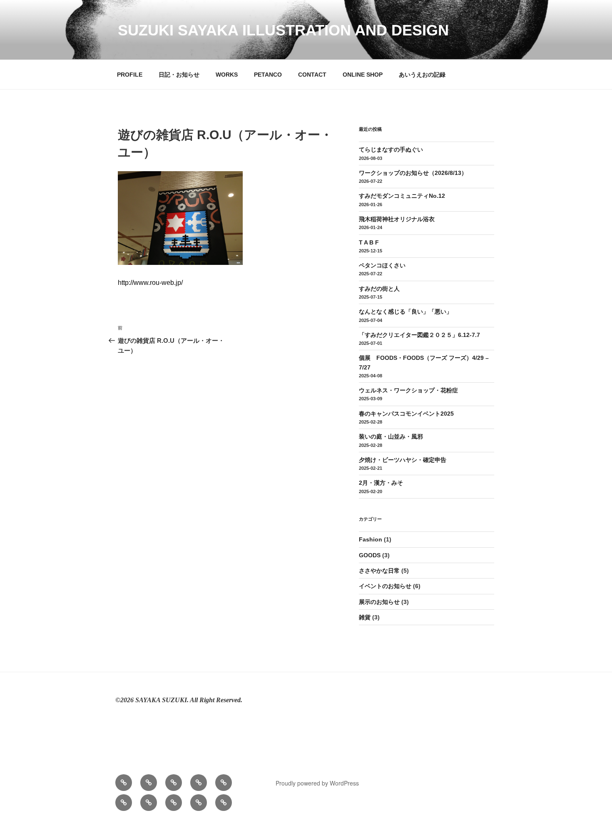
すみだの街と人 (379, 288)
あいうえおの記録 (422, 74)
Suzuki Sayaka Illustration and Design (283, 30)
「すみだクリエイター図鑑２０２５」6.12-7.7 (419, 335)
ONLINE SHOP (363, 74)
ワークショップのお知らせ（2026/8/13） (413, 173)
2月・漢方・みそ (381, 482)
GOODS (370, 555)
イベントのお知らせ (385, 586)
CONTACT (312, 74)
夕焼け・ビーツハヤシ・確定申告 (402, 459)
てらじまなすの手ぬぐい (391, 149)
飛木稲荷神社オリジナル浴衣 (397, 219)
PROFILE (129, 74)
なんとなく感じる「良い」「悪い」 (405, 311)
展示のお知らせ (379, 602)
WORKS (227, 74)
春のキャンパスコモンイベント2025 (406, 413)
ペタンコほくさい (382, 265)
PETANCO (268, 74)
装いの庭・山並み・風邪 (391, 436)
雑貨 (365, 617)
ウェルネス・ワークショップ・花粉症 (408, 390)
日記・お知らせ (179, 74)
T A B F (369, 242)
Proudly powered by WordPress (317, 783)
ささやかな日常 (379, 570)
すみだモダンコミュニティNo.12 (402, 195)
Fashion (370, 539)
